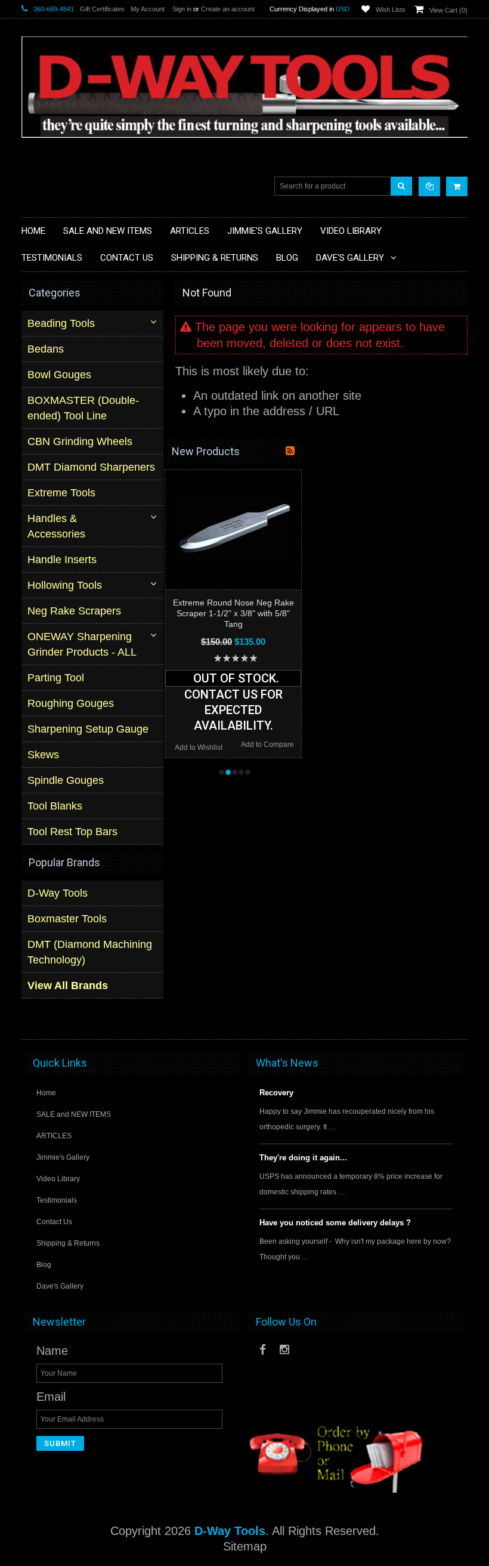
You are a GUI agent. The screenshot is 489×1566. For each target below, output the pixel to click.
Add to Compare (267, 744)
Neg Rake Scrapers (74, 611)
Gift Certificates (102, 9)
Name (52, 1350)
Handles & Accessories (56, 526)
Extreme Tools (61, 493)
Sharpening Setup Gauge (87, 729)
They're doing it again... (303, 1157)
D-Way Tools (57, 893)
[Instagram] (284, 1349)
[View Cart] (457, 186)
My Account (148, 9)
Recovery (276, 1092)
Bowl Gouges (59, 375)
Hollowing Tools (64, 585)
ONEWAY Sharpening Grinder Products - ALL (82, 644)
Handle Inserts (62, 560)
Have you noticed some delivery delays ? (335, 1222)
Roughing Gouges (70, 703)
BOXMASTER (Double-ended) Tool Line (83, 408)
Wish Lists (391, 9)
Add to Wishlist (198, 747)
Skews (43, 755)
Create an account (228, 9)
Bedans (45, 349)
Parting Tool (55, 678)
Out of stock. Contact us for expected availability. (233, 679)
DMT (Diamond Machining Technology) (89, 952)
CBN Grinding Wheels (79, 441)
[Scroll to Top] (453, 1019)
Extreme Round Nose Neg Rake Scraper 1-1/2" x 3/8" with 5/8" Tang (233, 613)
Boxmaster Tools (67, 919)
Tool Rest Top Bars (72, 832)
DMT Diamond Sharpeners (91, 467)
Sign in (181, 9)
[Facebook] (262, 1349)
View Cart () (448, 10)
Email (51, 1396)
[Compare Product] (429, 186)
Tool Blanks (54, 806)
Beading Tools (61, 323)
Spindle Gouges (65, 780)
